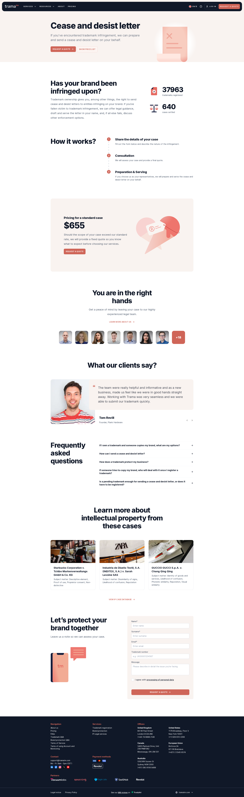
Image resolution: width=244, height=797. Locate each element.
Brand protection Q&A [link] (60, 740)
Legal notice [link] (56, 792)
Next (192, 420)
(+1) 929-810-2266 (177, 737)
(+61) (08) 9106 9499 (147, 767)
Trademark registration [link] (102, 728)
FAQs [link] (53, 734)
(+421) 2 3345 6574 (177, 752)
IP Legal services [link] (100, 734)
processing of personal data (160, 679)
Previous (187, 420)
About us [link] (54, 728)
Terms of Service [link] (58, 743)
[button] (87, 49)
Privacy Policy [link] (71, 792)
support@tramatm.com (60, 760)
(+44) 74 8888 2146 (146, 737)
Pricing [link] (53, 731)
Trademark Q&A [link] (57, 737)
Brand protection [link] (100, 731)
